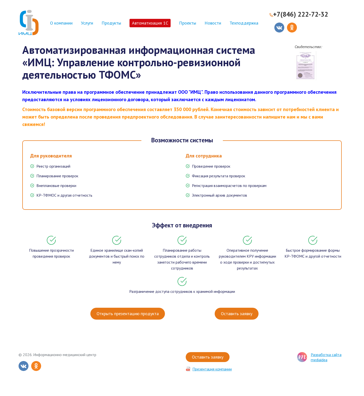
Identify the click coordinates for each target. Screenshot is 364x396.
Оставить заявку (236, 313)
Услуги (87, 23)
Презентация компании (212, 368)
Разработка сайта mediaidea (326, 357)
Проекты (187, 23)
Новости (213, 23)
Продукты (111, 23)
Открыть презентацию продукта (128, 313)
